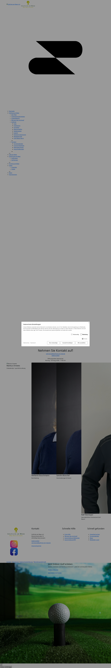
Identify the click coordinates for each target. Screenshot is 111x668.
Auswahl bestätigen (67, 342)
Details (85, 338)
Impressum (33, 342)
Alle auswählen (81, 342)
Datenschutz (26, 342)
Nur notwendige (53, 342)
